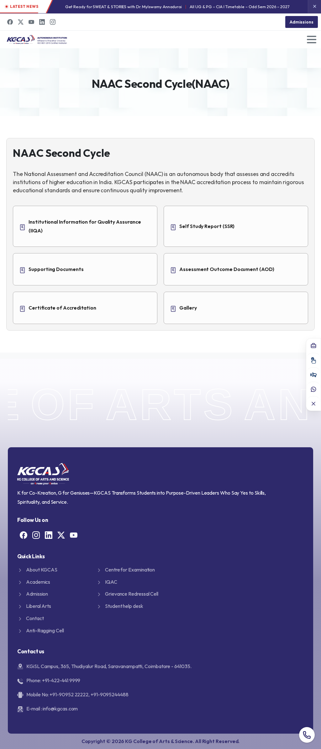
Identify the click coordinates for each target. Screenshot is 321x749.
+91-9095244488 (110, 694)
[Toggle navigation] (311, 39)
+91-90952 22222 (69, 694)
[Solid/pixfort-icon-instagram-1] (36, 534)
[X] (20, 22)
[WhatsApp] (313, 389)
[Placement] (313, 345)
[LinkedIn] (42, 22)
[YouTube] (31, 22)
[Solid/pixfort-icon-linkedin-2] (48, 534)
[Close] (313, 403)
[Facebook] (10, 22)
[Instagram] (52, 22)
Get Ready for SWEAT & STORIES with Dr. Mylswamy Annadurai (123, 6)
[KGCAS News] (313, 374)
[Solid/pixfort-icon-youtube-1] (73, 534)
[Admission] (313, 360)
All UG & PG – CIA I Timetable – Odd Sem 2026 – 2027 (240, 6)
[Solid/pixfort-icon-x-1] (61, 534)
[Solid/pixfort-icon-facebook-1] (23, 534)
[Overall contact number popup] (307, 735)
